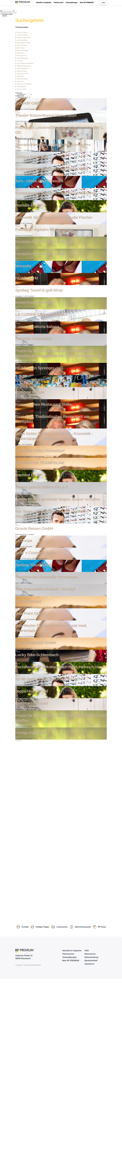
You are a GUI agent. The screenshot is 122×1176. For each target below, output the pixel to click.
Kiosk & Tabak (21, 89)
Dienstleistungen (22, 79)
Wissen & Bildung (22, 50)
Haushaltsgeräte (22, 58)
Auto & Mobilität (22, 40)
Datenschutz (90, 954)
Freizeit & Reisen (22, 35)
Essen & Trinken (22, 32)
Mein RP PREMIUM (86, 2)
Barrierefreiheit (90, 960)
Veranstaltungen (71, 2)
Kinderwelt (20, 76)
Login (103, 2)
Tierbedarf (20, 53)
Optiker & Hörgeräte (23, 66)
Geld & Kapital (21, 86)
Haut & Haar (21, 48)
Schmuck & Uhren (23, 73)
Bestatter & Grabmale (24, 84)
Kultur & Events (22, 45)
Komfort (2, 1171)
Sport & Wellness (22, 68)
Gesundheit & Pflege (23, 43)
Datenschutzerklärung (6, 1109)
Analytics (2, 1131)
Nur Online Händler (7, 14)
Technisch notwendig (3, 1113)
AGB (86, 950)
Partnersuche (58, 2)
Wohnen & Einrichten (23, 37)
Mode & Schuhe (22, 71)
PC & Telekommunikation (25, 63)
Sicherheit (20, 81)
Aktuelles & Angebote (43, 2)
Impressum (89, 964)
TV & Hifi (20, 61)
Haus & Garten (21, 55)
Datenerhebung (91, 957)
